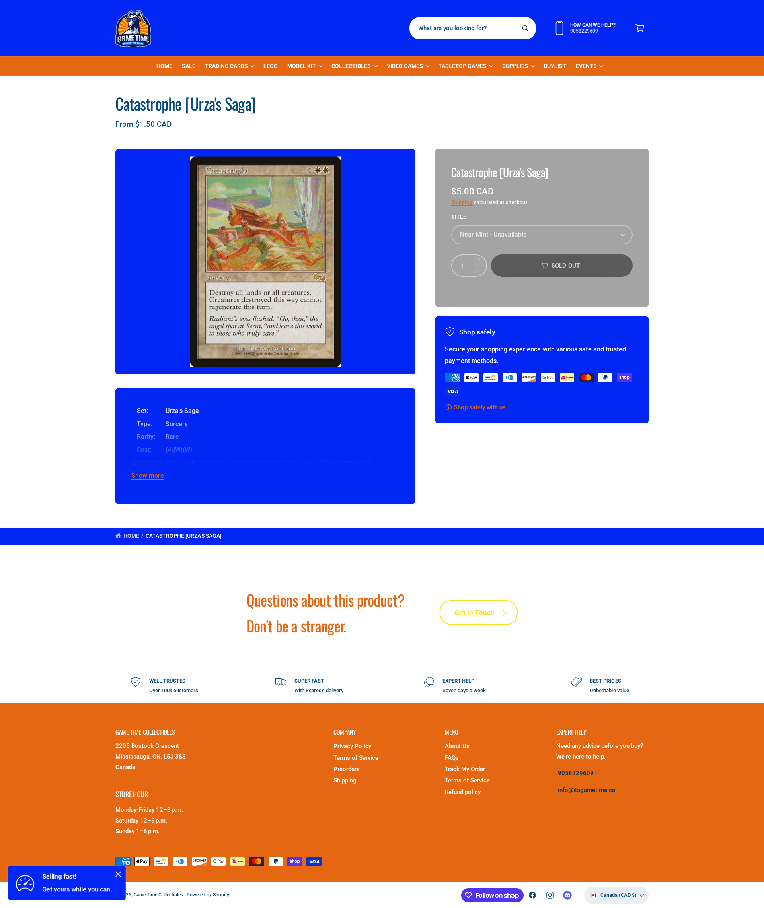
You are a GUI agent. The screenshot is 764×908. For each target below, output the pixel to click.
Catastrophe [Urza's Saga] (184, 536)
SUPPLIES (515, 66)
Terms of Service (355, 757)
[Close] (118, 874)
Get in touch (474, 613)
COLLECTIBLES (351, 66)
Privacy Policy (352, 746)
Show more (147, 475)
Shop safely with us (480, 407)
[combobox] (473, 28)
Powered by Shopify (208, 895)
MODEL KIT (301, 66)
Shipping (462, 202)
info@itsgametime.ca (586, 790)
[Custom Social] (567, 895)
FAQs (452, 757)
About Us (457, 746)
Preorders (346, 769)
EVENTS (586, 66)
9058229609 (576, 773)
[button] (640, 28)
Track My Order (465, 769)
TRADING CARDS (226, 66)
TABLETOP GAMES (463, 66)
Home (131, 536)
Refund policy (463, 791)
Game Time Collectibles (158, 895)
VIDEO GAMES (405, 66)
